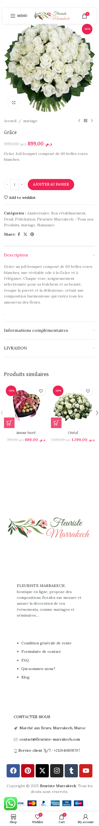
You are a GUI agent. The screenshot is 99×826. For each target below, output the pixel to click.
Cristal (73, 433)
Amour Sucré (26, 433)
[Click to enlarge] (14, 102)
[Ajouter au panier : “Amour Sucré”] (9, 422)
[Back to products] (85, 121)
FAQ (25, 660)
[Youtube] (85, 770)
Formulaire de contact (41, 651)
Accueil (10, 120)
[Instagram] (56, 770)
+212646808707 (67, 750)
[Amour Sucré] (26, 406)
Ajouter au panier (51, 184)
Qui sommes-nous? (38, 668)
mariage (30, 120)
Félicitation (25, 219)
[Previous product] (79, 121)
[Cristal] (73, 406)
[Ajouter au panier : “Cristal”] (56, 422)
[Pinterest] (27, 770)
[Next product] (92, 121)
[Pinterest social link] (32, 234)
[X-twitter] (42, 770)
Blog (25, 677)
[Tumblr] (71, 770)
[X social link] (25, 234)
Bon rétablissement (68, 213)
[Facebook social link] (19, 234)
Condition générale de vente (46, 643)
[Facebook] (13, 770)
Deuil (8, 219)
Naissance (46, 225)
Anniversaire (38, 213)
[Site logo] (52, 15)
